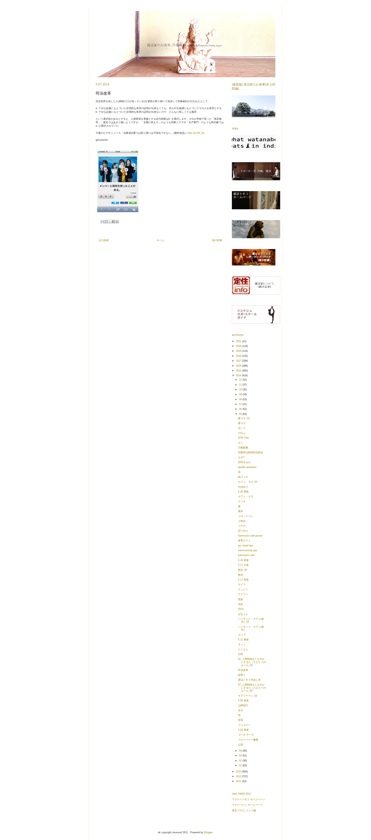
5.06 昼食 (243, 700)
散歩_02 (242, 569)
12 (241, 379)
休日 (240, 710)
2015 (239, 370)
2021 (239, 341)
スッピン (243, 589)
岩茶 (240, 720)
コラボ (242, 525)
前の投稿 (217, 240)
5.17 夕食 (243, 565)
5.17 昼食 (243, 579)
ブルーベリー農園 (248, 739)
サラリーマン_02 (247, 695)
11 (241, 384)
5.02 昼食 (243, 729)
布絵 (240, 604)
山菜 (240, 744)
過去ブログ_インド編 (244, 810)
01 (241, 765)
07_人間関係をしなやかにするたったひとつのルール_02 (252, 687)
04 (241, 750)
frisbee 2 (243, 486)
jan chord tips (245, 545)
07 (241, 404)
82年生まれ (244, 462)
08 (241, 399)
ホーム (160, 240)
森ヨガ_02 (244, 418)
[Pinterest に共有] (117, 222)
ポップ (242, 634)
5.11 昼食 (243, 639)
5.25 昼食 (243, 491)
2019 (239, 350)
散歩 (240, 574)
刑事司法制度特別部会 (250, 452)
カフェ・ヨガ (245, 496)
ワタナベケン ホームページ (247, 804)
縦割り (242, 674)
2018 (239, 355)
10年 (240, 654)
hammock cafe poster (250, 535)
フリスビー (244, 725)
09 (241, 394)
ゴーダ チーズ (246, 734)
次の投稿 (104, 240)
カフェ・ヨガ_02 (247, 481)
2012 (239, 776)
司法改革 (243, 670)
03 (241, 755)
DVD (240, 609)
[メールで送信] (102, 222)
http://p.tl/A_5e (196, 132)
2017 (239, 360)
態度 (240, 599)
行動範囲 (243, 447)
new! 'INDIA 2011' (241, 793)
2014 (239, 375)
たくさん (243, 649)
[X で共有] (110, 222)
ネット (242, 644)
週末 (240, 511)
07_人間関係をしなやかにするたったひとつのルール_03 (252, 662)
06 (241, 409)
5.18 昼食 (243, 560)
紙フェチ (243, 477)
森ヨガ (242, 423)
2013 (239, 771)
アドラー (243, 594)
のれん (242, 432)
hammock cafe (246, 555)
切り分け (243, 530)
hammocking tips (247, 550)
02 (241, 760)
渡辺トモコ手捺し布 (249, 679)
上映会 (242, 521)
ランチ (242, 501)
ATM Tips (243, 437)
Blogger (208, 832)
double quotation (247, 467)
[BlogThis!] (106, 222)
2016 (239, 365)
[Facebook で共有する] (113, 222)
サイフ (242, 584)
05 (241, 414)
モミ (240, 442)
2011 (239, 781)
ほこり (242, 427)
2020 (239, 346)
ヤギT (241, 457)
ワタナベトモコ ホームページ (248, 799)
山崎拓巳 (243, 705)
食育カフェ (244, 540)
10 (241, 389)
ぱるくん (243, 614)
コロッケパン (245, 516)
